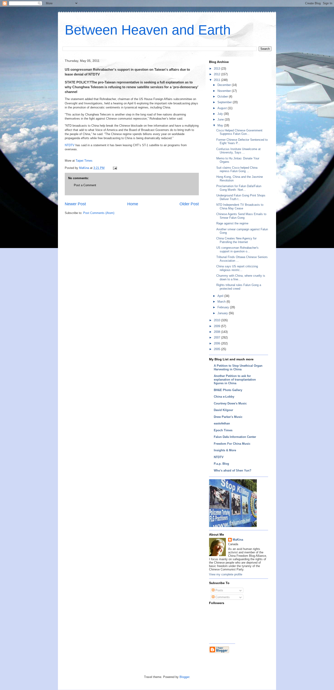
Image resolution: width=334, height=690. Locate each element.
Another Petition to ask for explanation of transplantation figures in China (235, 379)
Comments (222, 597)
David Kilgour (223, 410)
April (220, 296)
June (221, 119)
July (220, 113)
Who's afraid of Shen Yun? (232, 470)
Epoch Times (223, 430)
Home (132, 204)
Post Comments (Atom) (98, 213)
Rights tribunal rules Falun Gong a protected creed (238, 286)
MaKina (238, 539)
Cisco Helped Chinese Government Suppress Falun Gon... (239, 132)
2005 (217, 349)
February (223, 307)
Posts (218, 590)
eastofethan (222, 423)
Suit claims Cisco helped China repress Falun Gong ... (236, 169)
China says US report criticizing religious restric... (237, 268)
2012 (217, 74)
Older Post (189, 204)
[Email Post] (114, 168)
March (222, 301)
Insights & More (225, 450)
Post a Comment (85, 185)
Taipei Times (84, 160)
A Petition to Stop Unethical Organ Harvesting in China (238, 367)
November (224, 91)
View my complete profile (225, 574)
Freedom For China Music (232, 443)
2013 (217, 68)
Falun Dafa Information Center (235, 437)
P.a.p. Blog (221, 463)
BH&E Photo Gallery (228, 390)
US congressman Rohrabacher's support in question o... (237, 249)
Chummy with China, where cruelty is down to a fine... (240, 277)
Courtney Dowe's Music (230, 403)
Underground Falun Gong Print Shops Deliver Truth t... (240, 197)
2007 (217, 337)
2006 (217, 343)
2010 (217, 320)
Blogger (184, 677)
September (225, 102)
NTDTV (70, 145)
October (223, 96)
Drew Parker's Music (228, 417)
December (224, 85)
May (220, 125)
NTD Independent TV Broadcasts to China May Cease (239, 206)
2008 (217, 332)
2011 (217, 80)
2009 (217, 326)
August (222, 108)
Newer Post (75, 204)
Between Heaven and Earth (148, 30)
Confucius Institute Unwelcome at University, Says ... (238, 150)
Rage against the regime (232, 223)
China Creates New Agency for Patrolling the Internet (236, 240)
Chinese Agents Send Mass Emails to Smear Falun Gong (241, 215)
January (223, 313)
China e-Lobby (224, 396)
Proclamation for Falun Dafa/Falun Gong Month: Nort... (238, 187)
